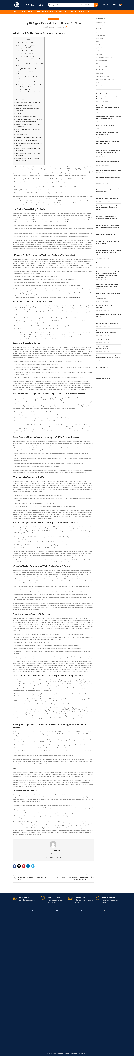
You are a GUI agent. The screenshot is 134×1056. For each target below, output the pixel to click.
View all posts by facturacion (53, 857)
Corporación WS (53, 19)
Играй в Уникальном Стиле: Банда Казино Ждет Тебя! (107, 133)
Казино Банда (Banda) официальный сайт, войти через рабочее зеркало (108, 226)
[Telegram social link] (33, 866)
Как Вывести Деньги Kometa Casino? (107, 323)
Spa (17, 97)
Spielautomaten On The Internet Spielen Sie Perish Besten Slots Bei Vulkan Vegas (108, 356)
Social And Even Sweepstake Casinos (26, 54)
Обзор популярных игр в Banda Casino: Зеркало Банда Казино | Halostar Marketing (108, 152)
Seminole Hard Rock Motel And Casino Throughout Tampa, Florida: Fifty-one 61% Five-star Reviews (29, 59)
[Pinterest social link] (23, 866)
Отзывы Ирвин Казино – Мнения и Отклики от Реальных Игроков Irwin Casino (107, 107)
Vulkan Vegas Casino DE (102, 76)
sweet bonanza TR (101, 67)
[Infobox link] (25, 898)
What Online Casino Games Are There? (26, 82)
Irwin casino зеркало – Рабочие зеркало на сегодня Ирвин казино (108, 117)
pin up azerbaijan (101, 26)
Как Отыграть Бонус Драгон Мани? (107, 198)
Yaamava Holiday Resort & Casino (25, 105)
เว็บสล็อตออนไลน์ (53, 854)
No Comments (106, 101)
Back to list (53, 877)
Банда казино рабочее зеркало (106, 234)
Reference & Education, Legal (104, 57)
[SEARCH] (96, 5)
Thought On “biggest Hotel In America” (26, 140)
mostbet (65, 222)
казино (98, 82)
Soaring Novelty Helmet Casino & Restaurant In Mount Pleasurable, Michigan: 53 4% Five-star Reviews (29, 92)
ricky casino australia (102, 60)
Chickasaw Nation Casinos (23, 100)
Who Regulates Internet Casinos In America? (28, 69)
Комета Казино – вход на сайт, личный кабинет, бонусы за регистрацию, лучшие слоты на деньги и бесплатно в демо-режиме (108, 253)
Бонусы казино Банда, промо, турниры (108, 170)
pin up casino (100, 32)
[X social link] (19, 866)
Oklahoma (18, 113)
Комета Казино (100, 86)
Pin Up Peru (99, 38)
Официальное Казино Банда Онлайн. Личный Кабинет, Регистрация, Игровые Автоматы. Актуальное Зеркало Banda (108, 274)
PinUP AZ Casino (101, 45)
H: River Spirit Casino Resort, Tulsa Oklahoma (28, 137)
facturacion (52, 27)
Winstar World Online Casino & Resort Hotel (28, 102)
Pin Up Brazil (99, 29)
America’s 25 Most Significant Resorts (26, 116)
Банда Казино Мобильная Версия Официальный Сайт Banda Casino (107, 285)
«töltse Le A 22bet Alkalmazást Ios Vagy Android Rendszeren (107, 347)
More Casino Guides (21, 134)
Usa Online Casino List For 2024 (24, 43)
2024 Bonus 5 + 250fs (102, 339)
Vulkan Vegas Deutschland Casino (105, 79)
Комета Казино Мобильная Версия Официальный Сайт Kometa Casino (107, 331)
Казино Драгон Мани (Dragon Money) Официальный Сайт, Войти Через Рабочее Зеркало (107, 189)
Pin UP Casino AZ (101, 35)
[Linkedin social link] (28, 866)
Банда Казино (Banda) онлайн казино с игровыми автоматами (108, 162)
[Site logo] (29, 4)
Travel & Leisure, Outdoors (103, 70)
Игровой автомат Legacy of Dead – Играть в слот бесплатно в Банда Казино (107, 207)
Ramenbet (99, 54)
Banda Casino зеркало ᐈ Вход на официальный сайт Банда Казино (107, 217)
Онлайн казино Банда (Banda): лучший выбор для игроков (108, 142)
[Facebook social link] (14, 866)
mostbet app (75, 297)
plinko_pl (99, 48)
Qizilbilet (98, 51)
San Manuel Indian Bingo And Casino (26, 51)
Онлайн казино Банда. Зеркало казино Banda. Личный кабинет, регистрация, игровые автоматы (108, 179)
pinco (97, 41)
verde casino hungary (102, 73)
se (97, 63)
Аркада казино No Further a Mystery (107, 125)
